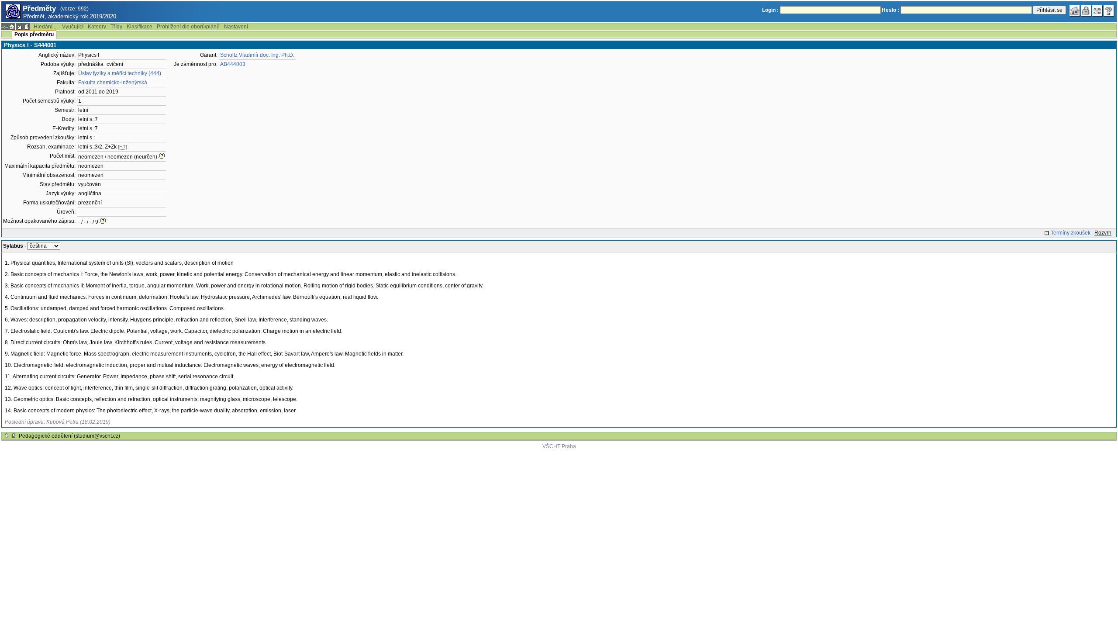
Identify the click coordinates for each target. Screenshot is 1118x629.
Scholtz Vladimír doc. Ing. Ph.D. (257, 55)
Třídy (116, 27)
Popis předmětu (34, 34)
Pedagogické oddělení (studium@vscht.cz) (69, 436)
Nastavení (236, 27)
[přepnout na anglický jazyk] (1097, 11)
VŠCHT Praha (559, 446)
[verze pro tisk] (26, 26)
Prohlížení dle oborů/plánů (188, 27)
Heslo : (890, 10)
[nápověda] (1109, 11)
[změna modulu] (19, 26)
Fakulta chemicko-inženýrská (112, 82)
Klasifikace (139, 27)
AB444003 (232, 64)
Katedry (97, 27)
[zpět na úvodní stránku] (1074, 11)
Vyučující (72, 27)
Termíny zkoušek (1070, 233)
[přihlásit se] (1086, 11)
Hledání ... (46, 27)
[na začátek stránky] (6, 435)
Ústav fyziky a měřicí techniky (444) (119, 73)
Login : (770, 10)
